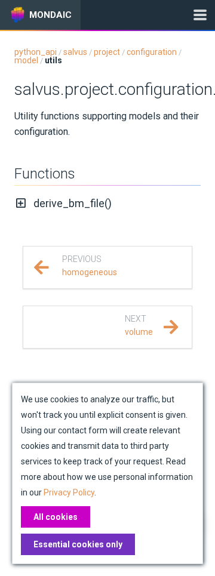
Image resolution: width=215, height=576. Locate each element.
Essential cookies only (77, 544)
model (26, 60)
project (107, 52)
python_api (35, 52)
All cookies (55, 517)
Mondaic (50, 15)
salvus (75, 52)
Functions (44, 173)
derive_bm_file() (72, 203)
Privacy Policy (69, 492)
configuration (152, 52)
